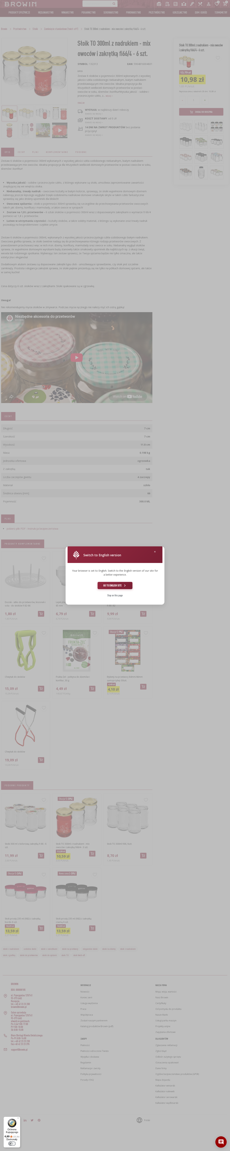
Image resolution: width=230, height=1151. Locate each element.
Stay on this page (115, 595)
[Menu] (18, 1119)
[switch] (12, 1143)
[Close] (154, 552)
